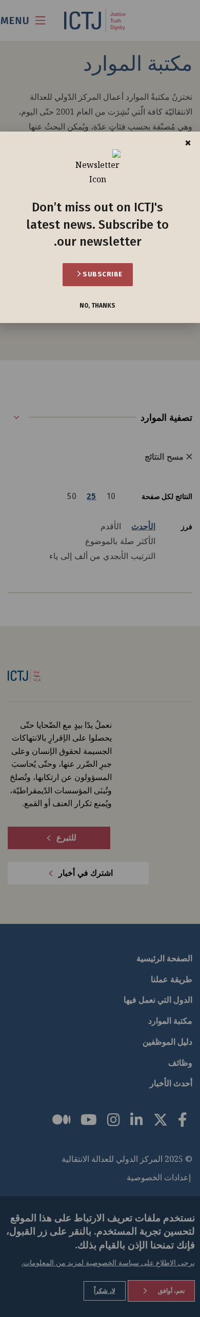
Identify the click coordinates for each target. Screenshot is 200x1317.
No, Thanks (97, 306)
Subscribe (102, 274)
